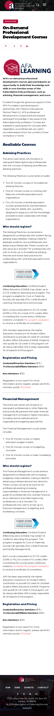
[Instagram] (23, 694)
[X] (20, 46)
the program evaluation (36, 320)
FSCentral (25, 387)
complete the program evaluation (31, 566)
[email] (36, 694)
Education (10, 21)
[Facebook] (14, 46)
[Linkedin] (27, 46)
